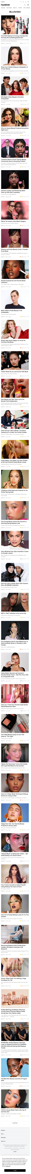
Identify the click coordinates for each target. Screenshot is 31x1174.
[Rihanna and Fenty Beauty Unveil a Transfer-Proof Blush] (15, 238)
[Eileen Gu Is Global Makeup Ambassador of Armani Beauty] (15, 56)
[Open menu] (28, 5)
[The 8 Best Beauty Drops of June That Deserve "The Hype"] (15, 723)
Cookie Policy (22, 1148)
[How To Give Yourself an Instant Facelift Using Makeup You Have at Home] (15, 873)
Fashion (3, 7)
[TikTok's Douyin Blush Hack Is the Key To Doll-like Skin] (15, 1098)
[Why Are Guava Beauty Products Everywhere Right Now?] (15, 117)
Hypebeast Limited (8, 1145)
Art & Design (26, 7)
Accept (15, 1170)
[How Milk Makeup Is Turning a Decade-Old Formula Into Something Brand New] (15, 24)
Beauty (15, 7)
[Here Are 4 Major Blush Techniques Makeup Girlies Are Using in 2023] (15, 782)
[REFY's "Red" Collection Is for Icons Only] (15, 602)
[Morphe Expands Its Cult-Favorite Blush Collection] (15, 269)
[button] (28, 43)
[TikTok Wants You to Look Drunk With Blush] (15, 360)
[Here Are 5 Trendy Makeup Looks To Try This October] (15, 903)
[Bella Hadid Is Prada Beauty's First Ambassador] (15, 299)
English (15, 1151)
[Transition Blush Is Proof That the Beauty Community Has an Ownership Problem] (15, 148)
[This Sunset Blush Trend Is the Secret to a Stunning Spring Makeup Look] (15, 510)
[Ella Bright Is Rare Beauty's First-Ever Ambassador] (15, 85)
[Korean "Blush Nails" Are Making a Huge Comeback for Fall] (15, 967)
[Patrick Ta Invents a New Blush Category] (15, 210)
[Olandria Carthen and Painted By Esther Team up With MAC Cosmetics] (15, 179)
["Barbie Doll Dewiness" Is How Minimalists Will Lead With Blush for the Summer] (15, 752)
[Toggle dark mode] (25, 5)
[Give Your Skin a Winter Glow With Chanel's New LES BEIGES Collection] (15, 572)
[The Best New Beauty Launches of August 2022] (15, 1067)
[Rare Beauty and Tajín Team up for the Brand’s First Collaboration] (15, 388)
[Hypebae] (5, 5)
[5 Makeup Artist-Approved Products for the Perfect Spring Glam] (15, 479)
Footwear (9, 7)
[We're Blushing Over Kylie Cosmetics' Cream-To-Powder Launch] (15, 540)
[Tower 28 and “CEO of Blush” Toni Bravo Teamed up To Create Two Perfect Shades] (15, 419)
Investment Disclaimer (15, 1149)
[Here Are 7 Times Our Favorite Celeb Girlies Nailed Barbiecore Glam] (15, 693)
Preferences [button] (8, 1166)
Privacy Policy (15, 1148)
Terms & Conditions (8, 1148)
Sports (20, 7)
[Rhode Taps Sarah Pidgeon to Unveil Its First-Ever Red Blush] (15, 329)
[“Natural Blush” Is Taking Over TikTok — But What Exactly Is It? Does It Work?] (15, 842)
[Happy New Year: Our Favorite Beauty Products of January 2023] (15, 812)
